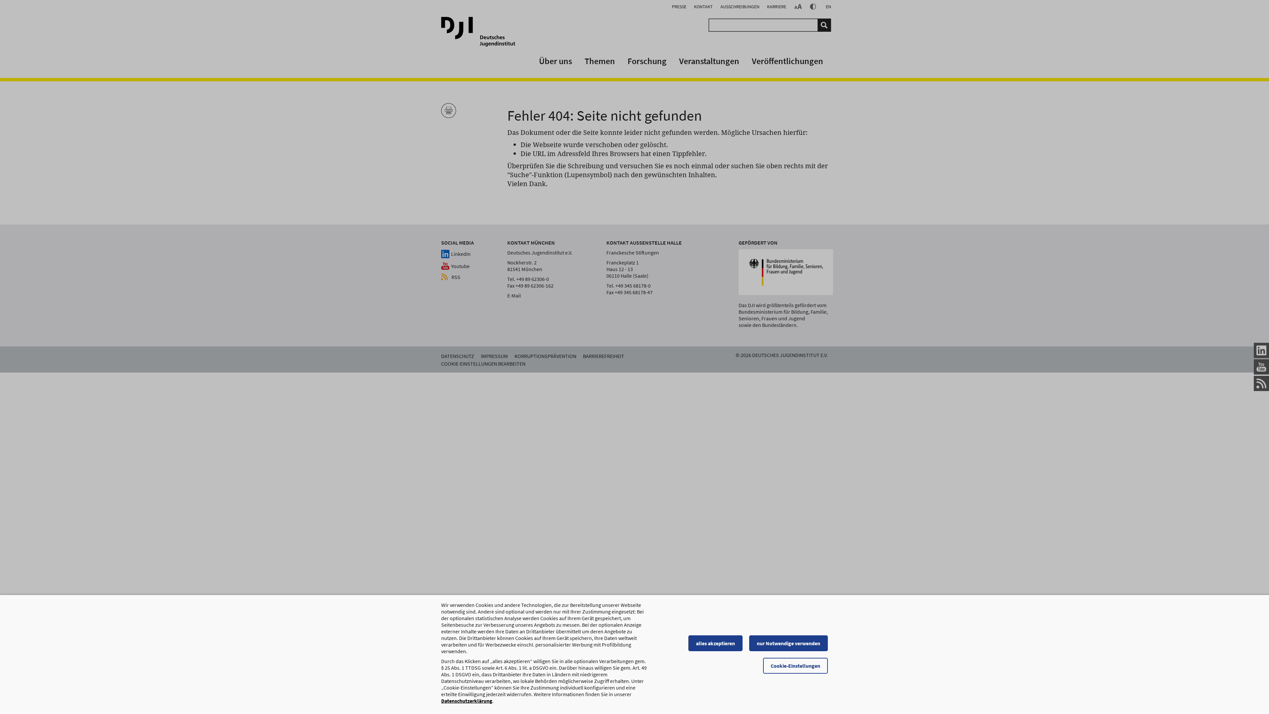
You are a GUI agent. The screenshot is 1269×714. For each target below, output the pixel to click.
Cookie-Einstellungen (795, 665)
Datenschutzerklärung (466, 700)
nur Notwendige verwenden (788, 643)
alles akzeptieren (715, 643)
